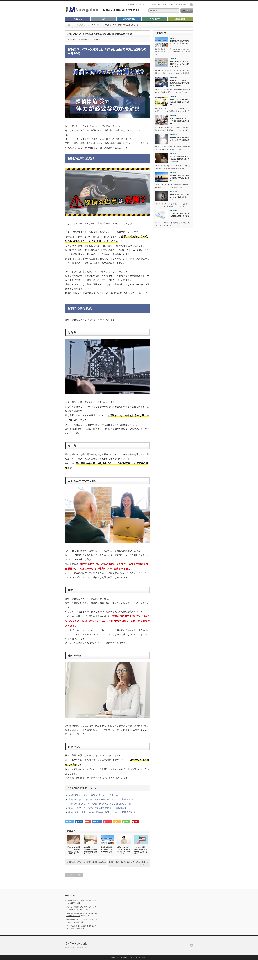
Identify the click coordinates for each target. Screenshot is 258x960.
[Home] (69, 25)
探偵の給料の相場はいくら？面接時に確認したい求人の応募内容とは (101, 812)
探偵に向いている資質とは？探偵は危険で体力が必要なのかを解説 (179, 83)
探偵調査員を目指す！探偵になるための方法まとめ (93, 795)
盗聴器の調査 (182, 4)
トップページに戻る (73, 875)
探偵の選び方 (169, 4)
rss (191, 4)
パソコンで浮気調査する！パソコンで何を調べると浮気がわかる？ (179, 159)
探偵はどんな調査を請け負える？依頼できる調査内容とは (179, 140)
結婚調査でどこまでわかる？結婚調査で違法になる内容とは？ (90, 850)
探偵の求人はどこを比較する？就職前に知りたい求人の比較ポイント (101, 799)
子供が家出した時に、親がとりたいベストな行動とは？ (179, 197)
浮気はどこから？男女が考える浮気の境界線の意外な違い (179, 178)
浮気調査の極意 (155, 4)
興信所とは (133, 4)
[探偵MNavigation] (103, 12)
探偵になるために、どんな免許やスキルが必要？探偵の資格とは (99, 804)
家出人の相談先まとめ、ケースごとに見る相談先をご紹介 (179, 121)
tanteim (98, 39)
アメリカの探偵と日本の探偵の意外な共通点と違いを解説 (140, 850)
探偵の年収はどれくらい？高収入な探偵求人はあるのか (87, 862)
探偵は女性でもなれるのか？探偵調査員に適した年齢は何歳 (97, 808)
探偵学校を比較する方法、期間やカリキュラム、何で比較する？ (127, 863)
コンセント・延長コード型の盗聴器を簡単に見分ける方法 (179, 216)
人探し (143, 4)
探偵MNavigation (77, 943)
